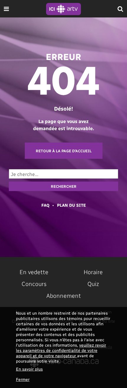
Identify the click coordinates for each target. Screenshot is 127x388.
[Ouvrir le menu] (6, 8)
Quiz (93, 283)
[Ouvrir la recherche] (120, 8)
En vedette (33, 271)
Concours (34, 283)
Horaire (93, 271)
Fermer (23, 379)
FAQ (45, 205)
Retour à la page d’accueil (64, 150)
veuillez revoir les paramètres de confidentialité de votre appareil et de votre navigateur (61, 350)
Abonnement (63, 295)
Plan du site (71, 205)
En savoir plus (29, 368)
